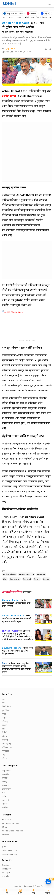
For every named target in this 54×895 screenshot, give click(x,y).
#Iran (4, 827)
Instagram (6, 872)
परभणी (4, 725)
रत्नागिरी (5, 740)
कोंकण (4, 758)
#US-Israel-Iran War (10, 823)
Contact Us (28, 886)
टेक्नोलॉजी (5, 800)
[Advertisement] (27, 151)
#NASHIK (41, 574)
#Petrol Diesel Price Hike (12, 830)
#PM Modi (6, 819)
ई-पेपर (4, 846)
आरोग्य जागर (6, 789)
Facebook (6, 865)
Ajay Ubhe (10, 48)
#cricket (5, 834)
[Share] (50, 49)
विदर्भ (4, 754)
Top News (6, 770)
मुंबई (3, 699)
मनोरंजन (5, 807)
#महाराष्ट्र (46, 579)
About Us (17, 886)
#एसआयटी (27, 579)
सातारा (4, 728)
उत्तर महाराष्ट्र (6, 743)
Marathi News (8, 17)
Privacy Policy (40, 886)
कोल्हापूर (5, 721)
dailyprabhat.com (9, 850)
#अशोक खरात (15, 579)
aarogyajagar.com (9, 854)
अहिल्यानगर (6, 717)
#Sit (5, 579)
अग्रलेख (4, 778)
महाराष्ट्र (19, 17)
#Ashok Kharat (9, 574)
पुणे (3, 703)
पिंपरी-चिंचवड (7, 706)
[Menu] (49, 3)
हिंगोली (4, 732)
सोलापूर (4, 736)
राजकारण (5, 785)
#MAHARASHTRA (26, 574)
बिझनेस (4, 804)
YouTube (5, 876)
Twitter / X (6, 869)
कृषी (3, 792)
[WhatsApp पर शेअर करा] (45, 49)
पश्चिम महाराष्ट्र (7, 747)
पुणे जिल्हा (5, 710)
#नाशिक (37, 579)
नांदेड (4, 714)
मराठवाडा (5, 751)
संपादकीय (5, 774)
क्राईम (4, 796)
